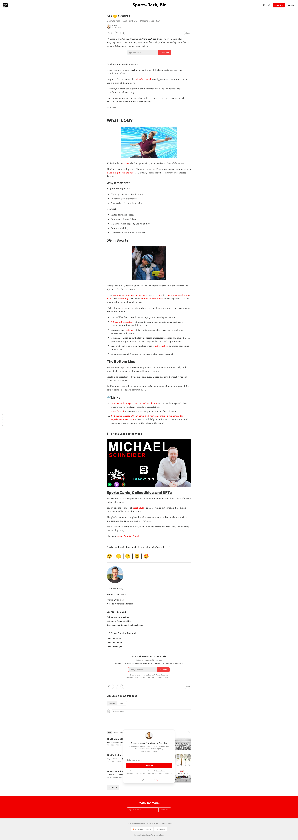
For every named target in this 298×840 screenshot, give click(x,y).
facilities (129, 330)
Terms (155, 823)
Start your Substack (143, 829)
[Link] (103, 120)
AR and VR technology (122, 322)
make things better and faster (121, 173)
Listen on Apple (114, 638)
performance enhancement (134, 295)
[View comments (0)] (117, 33)
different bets (161, 346)
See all (111, 787)
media (110, 298)
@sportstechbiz (124, 621)
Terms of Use (160, 771)
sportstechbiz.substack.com (130, 625)
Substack (137, 835)
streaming (123, 298)
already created (143, 79)
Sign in (291, 5)
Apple (119, 536)
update (125, 163)
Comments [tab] (112, 703)
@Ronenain (119, 600)
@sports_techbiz (121, 617)
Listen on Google (114, 646)
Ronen (114, 25)
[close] (171, 733)
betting (185, 295)
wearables (158, 295)
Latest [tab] (115, 732)
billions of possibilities (152, 298)
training (116, 295)
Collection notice (165, 823)
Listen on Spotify (114, 642)
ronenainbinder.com (124, 604)
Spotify (127, 536)
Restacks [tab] (122, 703)
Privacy (149, 823)
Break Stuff (138, 508)
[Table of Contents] (2, 420)
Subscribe (278, 5)
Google (136, 536)
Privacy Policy (166, 773)
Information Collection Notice (148, 773)
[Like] (108, 764)
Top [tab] (109, 732)
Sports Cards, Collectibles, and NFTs (139, 492)
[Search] (264, 5)
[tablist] (117, 703)
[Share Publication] (269, 5)
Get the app (160, 829)
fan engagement (173, 295)
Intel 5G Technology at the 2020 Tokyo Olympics (135, 403)
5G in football (118, 411)
